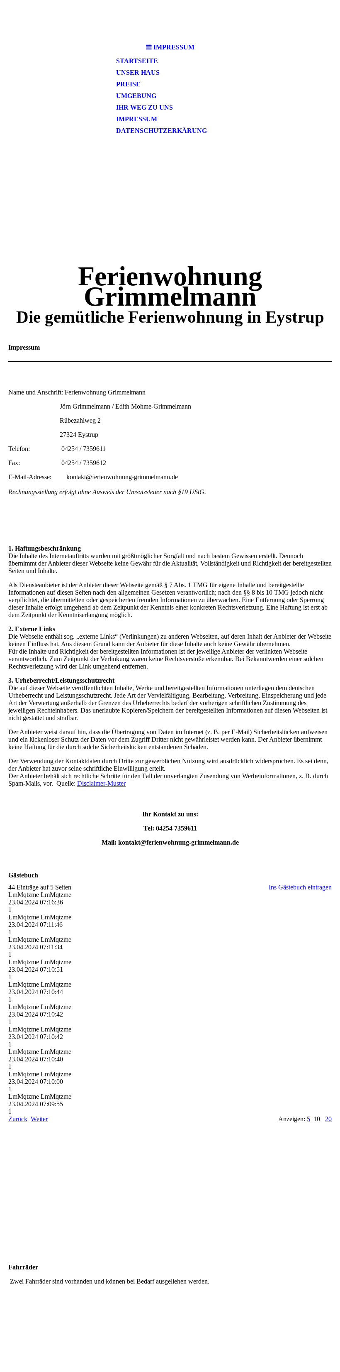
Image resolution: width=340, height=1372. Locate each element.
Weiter (39, 1118)
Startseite (137, 60)
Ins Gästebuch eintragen (300, 887)
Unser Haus (138, 72)
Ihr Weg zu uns (144, 107)
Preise (128, 84)
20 (328, 1118)
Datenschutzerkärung (161, 130)
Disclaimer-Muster (101, 783)
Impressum (136, 118)
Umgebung (136, 95)
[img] (170, 19)
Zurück (17, 1118)
